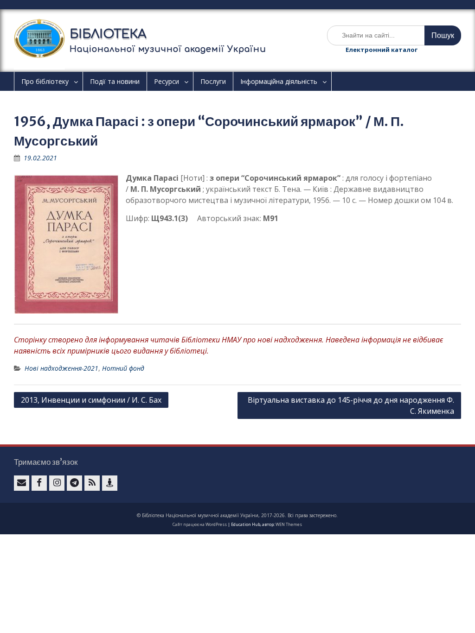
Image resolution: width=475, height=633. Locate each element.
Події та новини (115, 81)
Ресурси (166, 81)
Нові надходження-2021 (61, 368)
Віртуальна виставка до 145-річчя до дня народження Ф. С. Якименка (351, 405)
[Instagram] (56, 483)
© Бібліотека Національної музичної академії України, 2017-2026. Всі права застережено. (237, 515)
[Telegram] (74, 483)
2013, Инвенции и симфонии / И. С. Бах (91, 400)
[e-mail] (21, 483)
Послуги (213, 81)
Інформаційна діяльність (278, 81)
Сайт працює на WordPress (200, 524)
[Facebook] (39, 483)
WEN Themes (289, 524)
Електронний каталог (381, 49)
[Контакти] (109, 483)
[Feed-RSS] (92, 483)
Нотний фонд (123, 368)
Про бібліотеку (45, 81)
